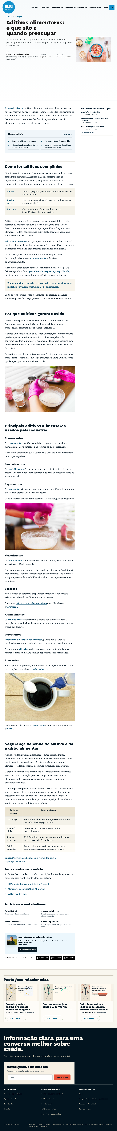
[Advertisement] (58, 83)
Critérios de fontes (48, 1109)
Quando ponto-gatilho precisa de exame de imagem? (17, 1007)
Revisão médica (47, 1104)
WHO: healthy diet (17, 893)
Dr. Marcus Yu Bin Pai (87, 1012)
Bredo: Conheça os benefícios (92, 127)
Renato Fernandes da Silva (35, 937)
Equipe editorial (10, 1099)
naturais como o (31, 603)
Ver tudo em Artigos (88, 132)
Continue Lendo (14, 1018)
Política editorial (47, 1099)
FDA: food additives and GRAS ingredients (29, 883)
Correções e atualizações (51, 1114)
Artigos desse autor (28, 949)
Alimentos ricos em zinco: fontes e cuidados (94, 119)
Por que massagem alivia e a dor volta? (55, 1005)
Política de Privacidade (88, 1104)
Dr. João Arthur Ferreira (51, 1010)
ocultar (67, 134)
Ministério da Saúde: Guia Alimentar (26, 888)
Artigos (9, 17)
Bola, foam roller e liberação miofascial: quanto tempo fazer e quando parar (94, 1007)
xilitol (10, 728)
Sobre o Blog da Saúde (13, 1094)
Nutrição (18, 17)
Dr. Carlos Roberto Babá (13, 1012)
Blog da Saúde (12, 7)
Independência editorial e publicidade (93, 1099)
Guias (81, 1094)
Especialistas (9, 1104)
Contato (7, 1109)
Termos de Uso (85, 1109)
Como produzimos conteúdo (52, 1094)
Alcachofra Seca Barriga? (90, 112)
